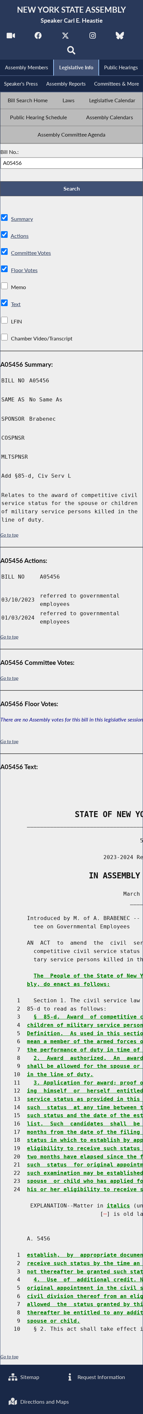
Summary (22, 219)
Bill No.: (9, 152)
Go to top (9, 535)
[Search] (71, 52)
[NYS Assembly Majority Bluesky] (119, 37)
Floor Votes (24, 270)
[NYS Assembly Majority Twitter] (65, 37)
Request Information (100, 1377)
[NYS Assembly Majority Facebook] (38, 37)
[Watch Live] (10, 37)
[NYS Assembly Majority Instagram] (92, 37)
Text (16, 304)
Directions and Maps (44, 1401)
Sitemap (29, 1377)
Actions (20, 236)
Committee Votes (31, 252)
